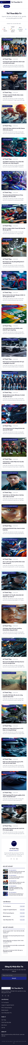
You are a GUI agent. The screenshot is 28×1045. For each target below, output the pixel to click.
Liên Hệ (3, 1027)
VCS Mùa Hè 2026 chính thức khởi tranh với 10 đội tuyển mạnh (13, 62)
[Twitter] (14, 859)
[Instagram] (17, 859)
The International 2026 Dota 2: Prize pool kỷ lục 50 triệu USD (13, 195)
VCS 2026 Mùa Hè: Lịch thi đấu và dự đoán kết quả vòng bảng (13, 329)
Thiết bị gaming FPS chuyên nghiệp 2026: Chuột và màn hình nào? (14, 795)
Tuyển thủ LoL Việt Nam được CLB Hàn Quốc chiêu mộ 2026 (13, 495)
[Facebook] (11, 859)
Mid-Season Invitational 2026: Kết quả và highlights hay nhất (13, 362)
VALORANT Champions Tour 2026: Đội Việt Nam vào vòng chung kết (13, 162)
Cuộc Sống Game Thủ (6, 1012)
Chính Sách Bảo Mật (6, 1022)
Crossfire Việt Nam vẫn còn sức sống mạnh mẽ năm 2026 (13, 695)
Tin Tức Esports (5, 29)
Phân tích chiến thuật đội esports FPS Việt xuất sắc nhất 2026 (13, 762)
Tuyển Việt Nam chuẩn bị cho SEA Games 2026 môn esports (17, 883)
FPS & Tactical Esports (21, 29)
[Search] (1, 6)
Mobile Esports (4, 1010)
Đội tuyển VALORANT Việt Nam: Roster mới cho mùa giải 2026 (13, 662)
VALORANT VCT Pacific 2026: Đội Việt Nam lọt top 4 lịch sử (13, 595)
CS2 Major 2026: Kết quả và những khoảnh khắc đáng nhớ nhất (12, 629)
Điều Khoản (4, 1025)
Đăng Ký (7, 6)
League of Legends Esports (13, 29)
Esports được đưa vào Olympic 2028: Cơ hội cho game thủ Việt (14, 295)
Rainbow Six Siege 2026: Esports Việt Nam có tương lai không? (13, 729)
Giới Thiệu (3, 1019)
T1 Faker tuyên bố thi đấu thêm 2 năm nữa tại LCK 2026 (16, 877)
